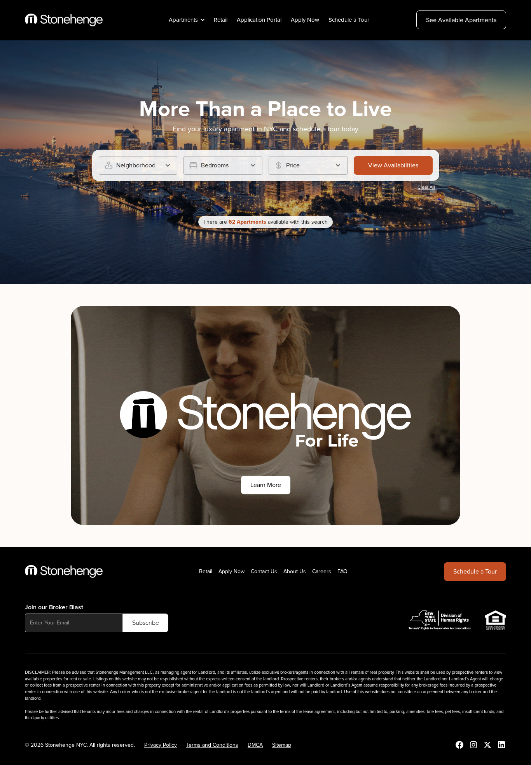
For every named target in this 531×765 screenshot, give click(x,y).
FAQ (342, 571)
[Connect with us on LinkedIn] (501, 744)
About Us (294, 571)
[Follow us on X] (487, 744)
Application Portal (259, 19)
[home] (64, 20)
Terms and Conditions (212, 745)
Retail (220, 19)
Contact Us (264, 571)
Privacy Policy (160, 745)
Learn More (265, 485)
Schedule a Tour (348, 19)
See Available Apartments (461, 20)
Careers (321, 571)
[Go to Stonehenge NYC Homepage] (64, 571)
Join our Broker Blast (54, 607)
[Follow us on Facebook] (459, 744)
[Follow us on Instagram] (473, 744)
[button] (185, 20)
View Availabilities (393, 165)
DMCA (255, 745)
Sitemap (281, 745)
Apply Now (305, 19)
